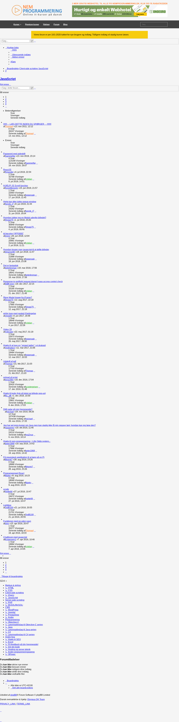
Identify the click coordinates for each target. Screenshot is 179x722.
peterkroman (11, 268)
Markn (8, 475)
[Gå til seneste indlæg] (35, 133)
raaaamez (9, 428)
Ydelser (46, 24)
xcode (6, 489)
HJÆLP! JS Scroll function (15, 186)
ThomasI (9, 126)
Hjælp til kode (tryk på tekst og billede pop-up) (24, 393)
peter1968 (9, 444)
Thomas (9, 364)
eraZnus (29, 435)
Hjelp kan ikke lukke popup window (19, 202)
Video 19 (7, 329)
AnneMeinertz (11, 188)
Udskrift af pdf (9, 361)
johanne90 (10, 252)
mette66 (8, 491)
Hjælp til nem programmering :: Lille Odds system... (26, 441)
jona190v (9, 380)
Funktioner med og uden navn (17, 521)
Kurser (16, 24)
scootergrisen (31, 387)
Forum (56, 24)
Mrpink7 (8, 460)
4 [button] (5, 104)
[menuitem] (14, 50)
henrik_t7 (9, 204)
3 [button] (5, 101)
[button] (6, 106)
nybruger (9, 332)
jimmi (7, 236)
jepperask (30, 195)
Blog (65, 24)
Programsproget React (13, 473)
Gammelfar (10, 156)
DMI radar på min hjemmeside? (17, 409)
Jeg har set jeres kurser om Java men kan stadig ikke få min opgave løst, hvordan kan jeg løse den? (49, 425)
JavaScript (8, 79)
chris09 (8, 316)
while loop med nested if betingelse (19, 313)
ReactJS (7, 170)
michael (10, 412)
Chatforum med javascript (15, 537)
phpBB (13, 695)
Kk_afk (8, 396)
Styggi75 (9, 220)
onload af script (10, 377)
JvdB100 (9, 507)
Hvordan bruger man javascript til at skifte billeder (26, 249)
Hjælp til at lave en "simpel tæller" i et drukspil (24, 345)
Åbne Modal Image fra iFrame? (17, 297)
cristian (28, 179)
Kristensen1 (10, 539)
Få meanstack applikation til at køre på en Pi (23, 457)
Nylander (9, 172)
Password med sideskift (14, 154)
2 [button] (5, 99)
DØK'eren (9, 284)
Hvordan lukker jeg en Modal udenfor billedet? (24, 217)
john (7, 523)
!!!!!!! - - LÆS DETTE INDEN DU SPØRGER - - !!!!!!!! (27, 124)
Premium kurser (32, 24)
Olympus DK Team (36, 699)
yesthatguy (10, 348)
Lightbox (7, 505)
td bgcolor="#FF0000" (13, 233)
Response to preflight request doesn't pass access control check (33, 281)
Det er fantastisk (10, 265)
